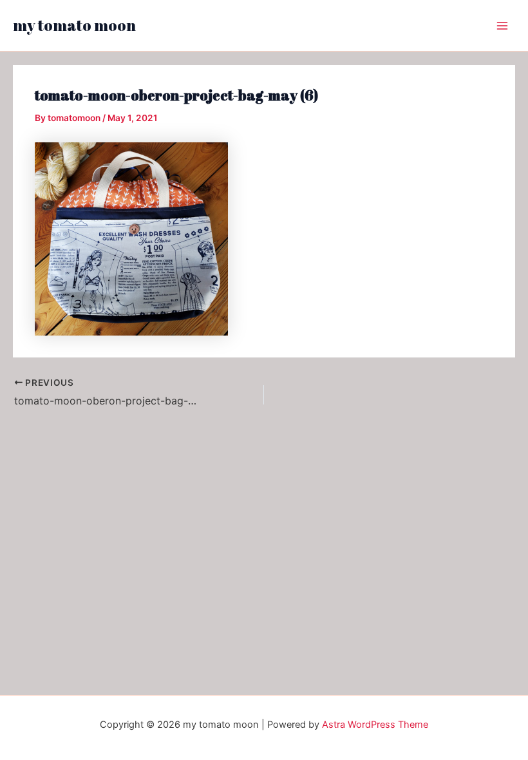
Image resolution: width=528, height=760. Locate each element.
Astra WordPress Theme (375, 724)
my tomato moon (74, 25)
